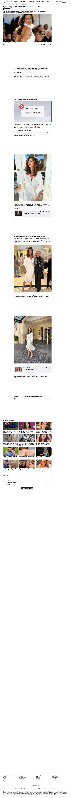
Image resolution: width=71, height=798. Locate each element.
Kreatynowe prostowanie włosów (7, 775)
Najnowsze (16, 1)
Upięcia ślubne (54, 778)
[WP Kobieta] (10, 2)
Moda (43, 1)
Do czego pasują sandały (22, 777)
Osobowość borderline (55, 776)
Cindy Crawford (24, 75)
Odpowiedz (8, 484)
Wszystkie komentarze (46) (27, 488)
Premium (38, 1)
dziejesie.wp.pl (38, 396)
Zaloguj (64, 1)
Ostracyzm (53, 779)
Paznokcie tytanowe (55, 775)
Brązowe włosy (38, 778)
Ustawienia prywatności (51, 788)
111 (47, 484)
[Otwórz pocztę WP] (57, 2)
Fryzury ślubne (21, 775)
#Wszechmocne (32, 1)
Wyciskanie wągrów (38, 779)
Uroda (47, 1)
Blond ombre (4, 776)
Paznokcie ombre (5, 779)
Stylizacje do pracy (21, 779)
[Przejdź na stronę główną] (4, 2)
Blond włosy (4, 778)
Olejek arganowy (5, 777)
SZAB (6, 44)
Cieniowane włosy (38, 775)
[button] (60, 1)
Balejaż (37, 776)
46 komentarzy (43, 44)
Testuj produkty (23, 1)
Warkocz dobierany (55, 777)
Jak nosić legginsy (21, 778)
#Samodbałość (33, 375)
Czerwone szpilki (38, 777)
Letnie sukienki (21, 776)
